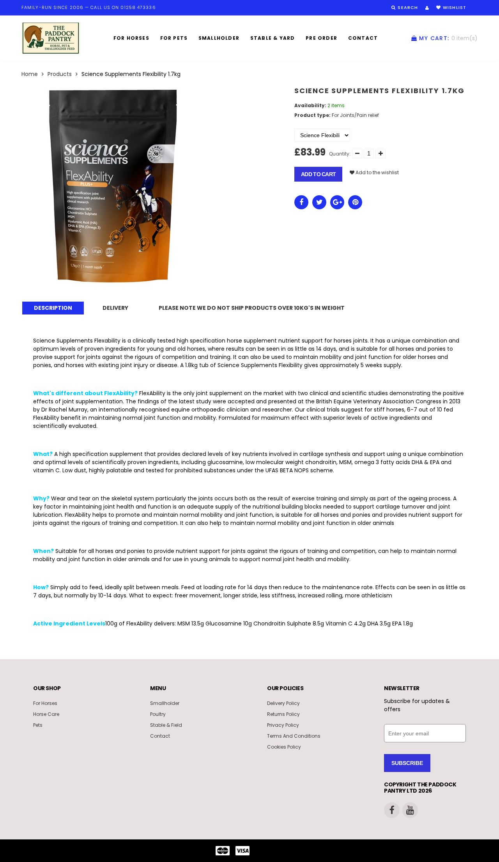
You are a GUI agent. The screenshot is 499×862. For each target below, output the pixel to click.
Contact (363, 38)
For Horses (131, 38)
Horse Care (46, 714)
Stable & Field (166, 725)
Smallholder (218, 38)
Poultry (158, 714)
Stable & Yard (272, 38)
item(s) (448, 38)
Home (29, 74)
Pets (37, 725)
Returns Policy (283, 714)
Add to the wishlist (376, 172)
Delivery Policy (283, 703)
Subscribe (407, 763)
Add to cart (318, 174)
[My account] (427, 8)
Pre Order (321, 38)
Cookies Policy (284, 747)
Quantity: (339, 153)
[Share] (301, 202)
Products (60, 74)
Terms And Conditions (293, 736)
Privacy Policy (283, 725)
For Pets (174, 38)
